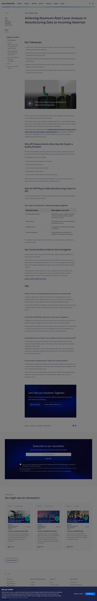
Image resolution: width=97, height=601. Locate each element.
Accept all (90, 593)
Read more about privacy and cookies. (17, 597)
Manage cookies (78, 593)
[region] (48, 594)
